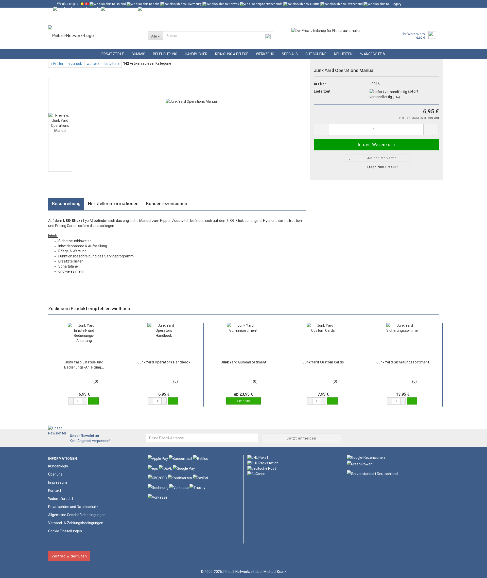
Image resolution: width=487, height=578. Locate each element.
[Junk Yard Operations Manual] (192, 124)
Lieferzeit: (323, 91)
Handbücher (196, 54)
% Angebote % (373, 54)
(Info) (396, 97)
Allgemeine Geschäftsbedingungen (77, 515)
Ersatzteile (112, 54)
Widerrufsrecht (60, 499)
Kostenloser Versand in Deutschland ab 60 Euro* (90, 11)
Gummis (138, 54)
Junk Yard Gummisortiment (243, 362)
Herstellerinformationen (113, 203)
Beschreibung (66, 203)
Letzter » (112, 64)
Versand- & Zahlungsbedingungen (75, 523)
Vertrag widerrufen (69, 556)
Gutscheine (315, 54)
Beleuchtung (165, 54)
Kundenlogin (95, 19)
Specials (290, 54)
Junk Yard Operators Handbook (163, 362)
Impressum (57, 482)
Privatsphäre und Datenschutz (73, 507)
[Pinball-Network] (94, 35)
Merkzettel (124, 19)
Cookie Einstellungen (65, 531)
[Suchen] (268, 36)
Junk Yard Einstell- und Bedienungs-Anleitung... (84, 364)
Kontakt (54, 490)
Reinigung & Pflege (231, 54)
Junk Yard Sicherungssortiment (402, 362)
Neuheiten (343, 54)
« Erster (57, 64)
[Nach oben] (473, 570)
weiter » (93, 64)
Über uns (55, 474)
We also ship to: (68, 4)
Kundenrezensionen (166, 203)
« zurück (75, 64)
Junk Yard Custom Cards (323, 362)
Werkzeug (265, 54)
